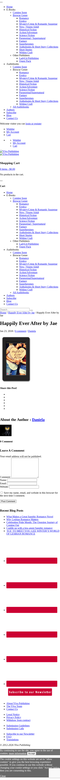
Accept (31, 753)
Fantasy (23, 41)
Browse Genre (20, 15)
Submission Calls (15, 728)
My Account (12, 132)
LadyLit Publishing (29, 58)
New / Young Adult (29, 26)
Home (9, 6)
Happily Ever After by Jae (21, 312)
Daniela (32, 331)
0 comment (20, 331)
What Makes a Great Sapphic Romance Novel (29, 516)
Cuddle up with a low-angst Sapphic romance (29, 528)
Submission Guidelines (18, 725)
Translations (12, 739)
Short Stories (25, 49)
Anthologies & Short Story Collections (38, 46)
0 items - (7, 169)
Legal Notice (13, 714)
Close (3, 776)
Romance (24, 18)
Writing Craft (25, 52)
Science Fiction (27, 35)
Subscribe (11, 112)
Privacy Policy (13, 717)
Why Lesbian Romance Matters (22, 519)
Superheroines (26, 44)
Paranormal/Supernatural (31, 92)
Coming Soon (20, 12)
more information (17, 753)
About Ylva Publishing (18, 703)
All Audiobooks (21, 106)
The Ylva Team (14, 706)
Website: (4, 486)
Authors (10, 109)
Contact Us (12, 118)
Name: (3, 480)
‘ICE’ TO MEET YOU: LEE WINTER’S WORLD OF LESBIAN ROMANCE (32, 532)
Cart (8, 134)
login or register (33, 123)
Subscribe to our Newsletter (20, 734)
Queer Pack (25, 61)
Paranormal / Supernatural (32, 38)
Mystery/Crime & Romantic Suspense (38, 24)
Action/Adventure (28, 32)
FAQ (9, 736)
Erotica (22, 21)
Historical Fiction (28, 29)
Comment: (5, 477)
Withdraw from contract (18, 720)
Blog (8, 115)
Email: (3, 483)
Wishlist (10, 129)
